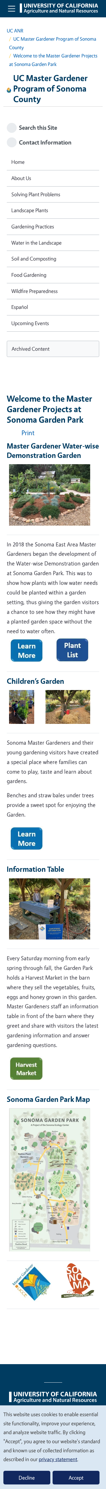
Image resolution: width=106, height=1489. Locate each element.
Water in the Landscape (36, 242)
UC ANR (15, 31)
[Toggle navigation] (11, 9)
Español (19, 306)
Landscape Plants (29, 210)
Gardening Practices (32, 226)
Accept (76, 1477)
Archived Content (30, 348)
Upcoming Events (30, 323)
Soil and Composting (33, 258)
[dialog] (53, 1447)
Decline (27, 1477)
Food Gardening (28, 274)
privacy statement (58, 1459)
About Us (21, 178)
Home (18, 161)
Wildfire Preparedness (34, 291)
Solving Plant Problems (35, 194)
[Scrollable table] (53, 500)
